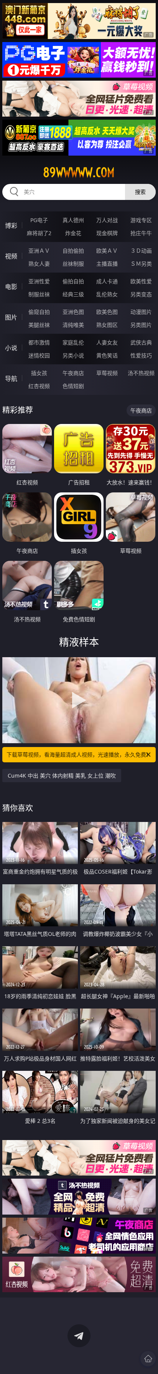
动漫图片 (141, 311)
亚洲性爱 (39, 281)
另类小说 (73, 355)
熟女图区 (107, 324)
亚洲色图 (73, 311)
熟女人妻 (39, 263)
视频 (11, 256)
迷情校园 (39, 355)
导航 (11, 378)
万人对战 (107, 220)
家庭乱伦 (73, 342)
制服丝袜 (39, 294)
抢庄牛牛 (141, 233)
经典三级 (73, 294)
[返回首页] (148, 1358)
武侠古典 (141, 342)
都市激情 (39, 342)
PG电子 (39, 220)
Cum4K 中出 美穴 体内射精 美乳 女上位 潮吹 (62, 775)
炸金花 (73, 233)
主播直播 (107, 263)
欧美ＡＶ (107, 250)
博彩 (11, 225)
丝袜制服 (73, 263)
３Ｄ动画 (141, 250)
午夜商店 (73, 373)
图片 (11, 317)
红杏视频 (39, 386)
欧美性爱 (141, 281)
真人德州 (73, 220)
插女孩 (39, 373)
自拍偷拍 (73, 250)
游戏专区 (141, 220)
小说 (11, 348)
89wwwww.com (79, 172)
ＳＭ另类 (141, 263)
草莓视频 (107, 373)
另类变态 (141, 294)
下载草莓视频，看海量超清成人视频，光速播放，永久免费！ (79, 754)
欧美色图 (107, 311)
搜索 (140, 191)
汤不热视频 (141, 373)
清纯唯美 (73, 324)
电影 (11, 287)
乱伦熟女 (107, 294)
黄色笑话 (107, 355)
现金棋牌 (107, 233)
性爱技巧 (141, 355)
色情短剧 (73, 386)
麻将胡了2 (39, 233)
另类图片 (141, 324)
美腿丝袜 (39, 324)
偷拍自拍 (73, 281)
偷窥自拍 (39, 311)
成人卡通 (107, 281)
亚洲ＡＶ (39, 250)
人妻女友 (107, 342)
